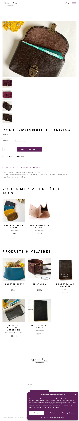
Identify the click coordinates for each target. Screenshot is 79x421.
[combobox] (25, 141)
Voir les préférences (68, 413)
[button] (75, 395)
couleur (5, 140)
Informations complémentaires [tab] (32, 167)
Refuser (52, 413)
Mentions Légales (59, 417)
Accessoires (19, 156)
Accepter (37, 413)
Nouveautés (18, 333)
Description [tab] (8, 167)
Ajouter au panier (29, 149)
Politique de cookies (47, 417)
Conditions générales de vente (13, 417)
